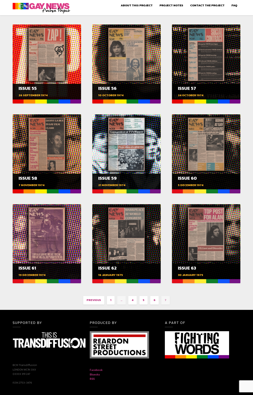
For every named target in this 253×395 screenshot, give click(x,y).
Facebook (96, 369)
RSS (92, 378)
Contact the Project (207, 5)
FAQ (234, 5)
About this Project (137, 5)
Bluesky (95, 374)
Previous (94, 300)
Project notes (171, 5)
